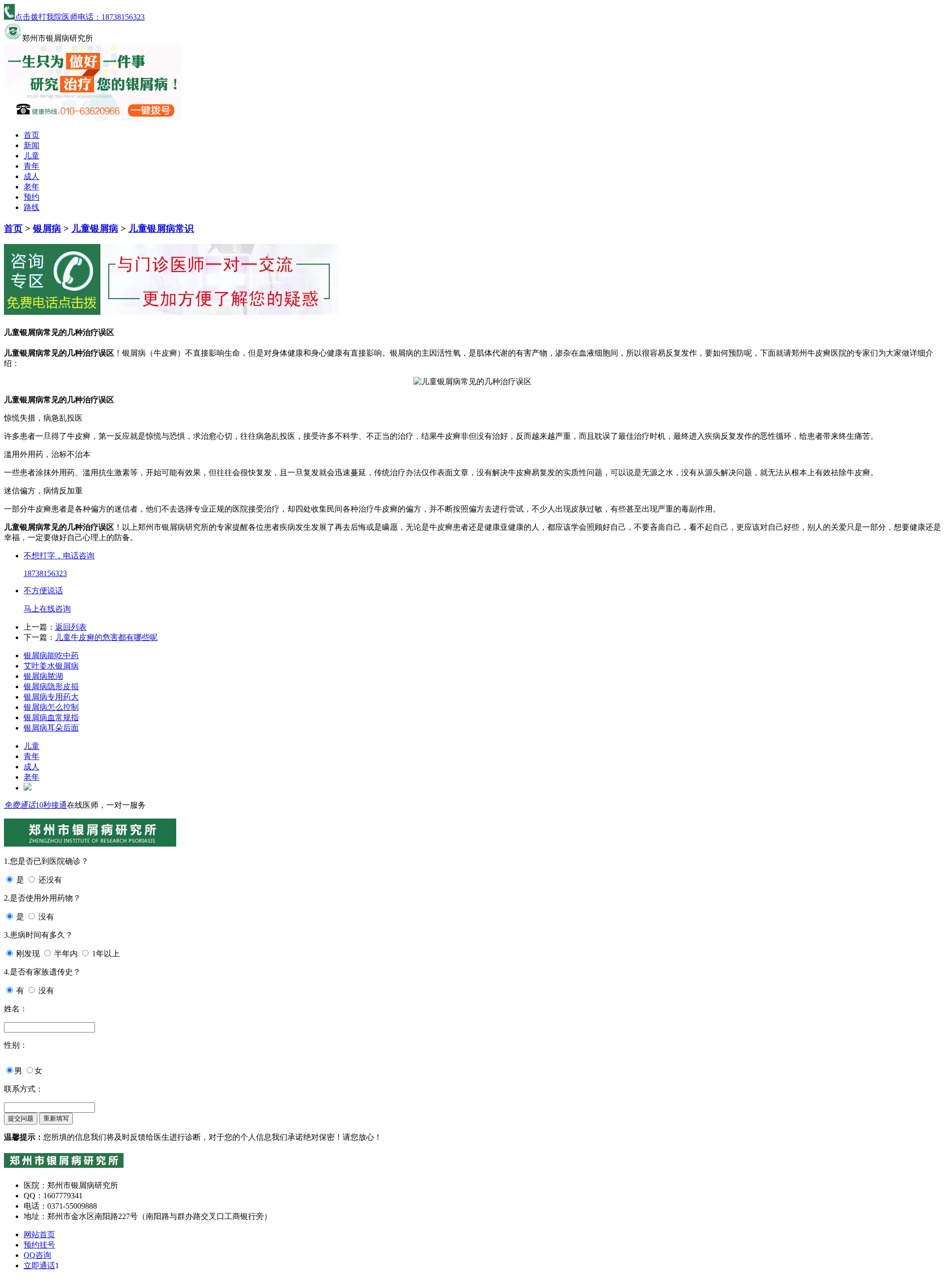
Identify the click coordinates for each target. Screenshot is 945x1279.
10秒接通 (51, 805)
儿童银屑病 (94, 228)
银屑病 (47, 228)
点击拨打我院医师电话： (80, 17)
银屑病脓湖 (43, 676)
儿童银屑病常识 (161, 228)
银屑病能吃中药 (51, 655)
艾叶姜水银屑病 (51, 666)
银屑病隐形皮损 (51, 686)
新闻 (31, 145)
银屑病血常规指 (51, 717)
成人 (31, 176)
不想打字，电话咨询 (59, 555)
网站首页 (39, 1234)
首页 (31, 135)
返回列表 (71, 627)
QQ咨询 (37, 1255)
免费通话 (19, 805)
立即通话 (39, 1265)
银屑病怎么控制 (51, 707)
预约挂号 (39, 1245)
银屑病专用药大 (51, 697)
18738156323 (45, 573)
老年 (31, 187)
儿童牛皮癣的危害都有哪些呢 (106, 637)
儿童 (31, 156)
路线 (31, 207)
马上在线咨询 (47, 609)
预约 (31, 197)
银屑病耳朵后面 (51, 728)
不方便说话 (43, 590)
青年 (31, 166)
